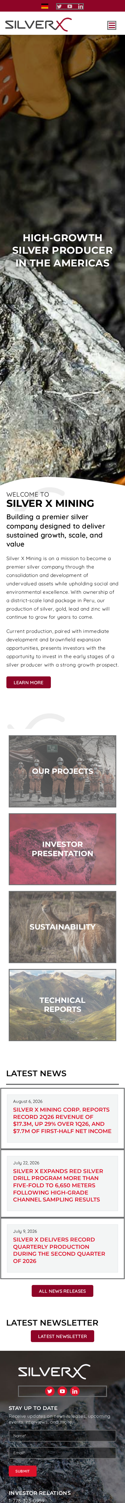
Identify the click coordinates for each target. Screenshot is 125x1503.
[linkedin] (80, 6)
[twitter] (59, 6)
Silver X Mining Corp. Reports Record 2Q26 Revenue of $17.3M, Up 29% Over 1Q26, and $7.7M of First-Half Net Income (62, 1120)
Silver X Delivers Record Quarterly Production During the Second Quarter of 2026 (59, 1250)
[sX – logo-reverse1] (54, 1366)
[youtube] (69, 6)
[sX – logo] (38, 20)
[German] (45, 6)
